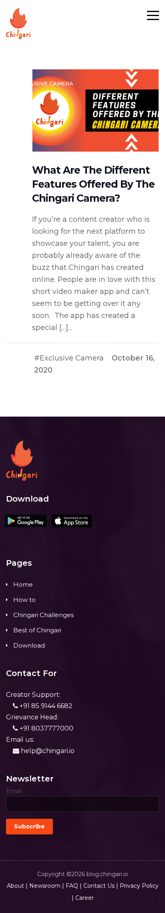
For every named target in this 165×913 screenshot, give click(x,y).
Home (23, 584)
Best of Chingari (37, 630)
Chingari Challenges (43, 615)
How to (24, 599)
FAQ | (74, 885)
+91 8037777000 (45, 728)
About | (17, 885)
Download (29, 645)
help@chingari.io (46, 751)
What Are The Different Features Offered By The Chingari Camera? (93, 184)
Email (14, 791)
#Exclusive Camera (69, 358)
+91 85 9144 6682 (45, 706)
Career (84, 897)
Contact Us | (100, 885)
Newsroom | (46, 885)
